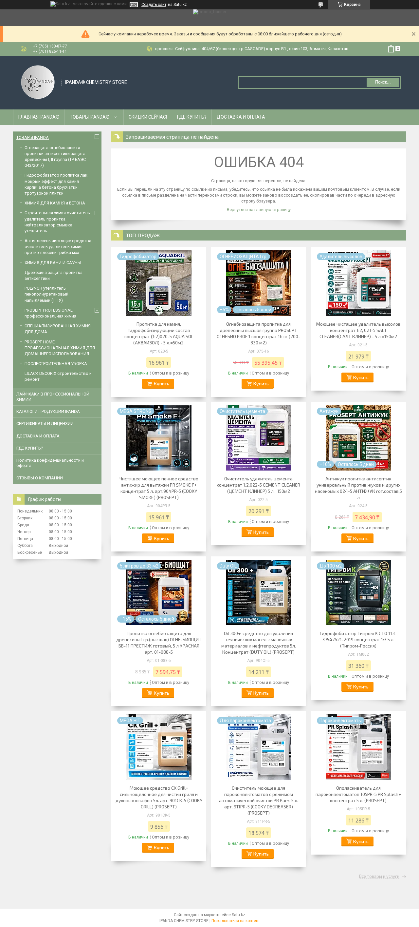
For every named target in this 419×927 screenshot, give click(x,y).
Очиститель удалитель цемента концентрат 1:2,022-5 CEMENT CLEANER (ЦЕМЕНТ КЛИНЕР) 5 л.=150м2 (258, 485)
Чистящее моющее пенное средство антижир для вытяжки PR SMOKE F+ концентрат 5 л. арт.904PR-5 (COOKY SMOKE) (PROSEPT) (158, 488)
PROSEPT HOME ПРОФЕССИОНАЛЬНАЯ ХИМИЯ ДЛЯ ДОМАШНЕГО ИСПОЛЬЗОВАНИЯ (60, 347)
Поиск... (383, 82)
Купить (161, 383)
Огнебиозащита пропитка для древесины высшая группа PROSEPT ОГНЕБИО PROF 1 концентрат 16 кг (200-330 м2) (258, 333)
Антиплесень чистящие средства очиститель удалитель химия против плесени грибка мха (58, 246)
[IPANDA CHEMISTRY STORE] (37, 82)
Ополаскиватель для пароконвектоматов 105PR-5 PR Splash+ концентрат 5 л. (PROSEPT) (358, 794)
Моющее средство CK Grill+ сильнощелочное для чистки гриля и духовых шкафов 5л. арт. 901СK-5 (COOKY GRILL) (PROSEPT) (159, 797)
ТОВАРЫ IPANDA (32, 137)
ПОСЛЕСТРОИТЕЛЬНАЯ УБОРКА (56, 363)
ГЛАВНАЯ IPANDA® (39, 117)
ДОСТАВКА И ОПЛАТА (241, 117)
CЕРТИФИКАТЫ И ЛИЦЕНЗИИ (45, 423)
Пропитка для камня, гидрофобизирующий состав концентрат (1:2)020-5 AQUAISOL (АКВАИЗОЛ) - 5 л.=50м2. (158, 333)
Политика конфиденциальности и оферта (50, 463)
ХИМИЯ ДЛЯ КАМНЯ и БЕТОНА (55, 203)
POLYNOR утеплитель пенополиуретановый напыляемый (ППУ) (46, 294)
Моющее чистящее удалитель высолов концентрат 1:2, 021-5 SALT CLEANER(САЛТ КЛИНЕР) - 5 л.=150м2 (358, 330)
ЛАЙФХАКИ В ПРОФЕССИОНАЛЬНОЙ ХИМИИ (52, 397)
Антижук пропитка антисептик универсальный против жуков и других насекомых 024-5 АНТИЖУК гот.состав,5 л (358, 488)
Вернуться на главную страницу (259, 209)
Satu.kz (238, 915)
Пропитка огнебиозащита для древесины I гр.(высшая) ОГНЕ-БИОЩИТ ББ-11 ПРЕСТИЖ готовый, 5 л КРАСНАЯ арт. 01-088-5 (159, 642)
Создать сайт (153, 4)
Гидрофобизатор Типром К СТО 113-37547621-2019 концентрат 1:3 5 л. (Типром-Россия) (358, 639)
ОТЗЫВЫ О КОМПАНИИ (39, 477)
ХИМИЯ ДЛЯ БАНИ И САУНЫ (53, 262)
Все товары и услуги (379, 876)
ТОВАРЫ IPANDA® (90, 117)
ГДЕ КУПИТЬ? (192, 117)
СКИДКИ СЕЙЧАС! (148, 117)
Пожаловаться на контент (235, 920)
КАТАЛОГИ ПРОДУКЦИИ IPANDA (48, 411)
